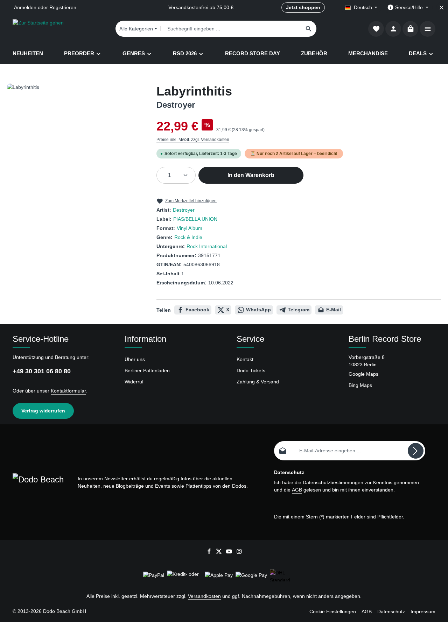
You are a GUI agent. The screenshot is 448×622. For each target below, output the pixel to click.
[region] (74, 159)
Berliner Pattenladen (147, 370)
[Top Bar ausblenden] (441, 7)
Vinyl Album (189, 228)
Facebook (197, 309)
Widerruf (134, 381)
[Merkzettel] (376, 29)
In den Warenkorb (250, 175)
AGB (297, 490)
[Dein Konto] (393, 29)
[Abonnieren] (416, 451)
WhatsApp (258, 309)
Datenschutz (391, 611)
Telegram (298, 309)
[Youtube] (229, 553)
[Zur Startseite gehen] (38, 28)
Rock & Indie (188, 237)
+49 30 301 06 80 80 (42, 371)
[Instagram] (239, 553)
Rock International (207, 246)
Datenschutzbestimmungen (333, 482)
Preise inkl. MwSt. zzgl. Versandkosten (192, 139)
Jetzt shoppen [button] (303, 7)
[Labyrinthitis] (74, 159)
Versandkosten (204, 596)
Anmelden (25, 7)
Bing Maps (360, 385)
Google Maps (363, 374)
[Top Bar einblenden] (427, 29)
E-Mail (333, 309)
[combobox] (231, 29)
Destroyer (184, 210)
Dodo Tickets (251, 370)
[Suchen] (308, 29)
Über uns (135, 359)
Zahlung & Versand (258, 381)
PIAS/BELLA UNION (195, 219)
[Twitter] (219, 553)
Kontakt (245, 359)
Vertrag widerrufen (43, 411)
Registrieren (62, 7)
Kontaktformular (68, 391)
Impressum (423, 611)
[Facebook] (210, 553)
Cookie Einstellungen (332, 611)
